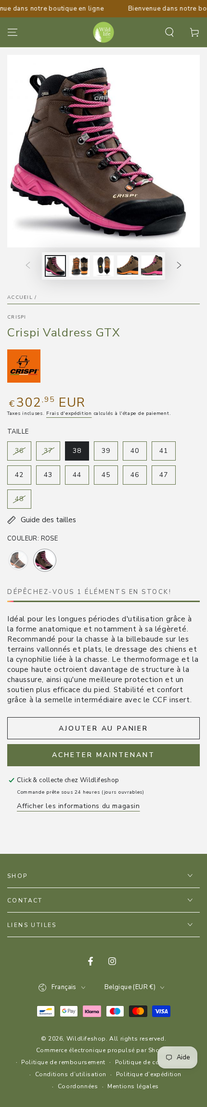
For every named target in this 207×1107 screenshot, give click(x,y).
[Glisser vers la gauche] (28, 266)
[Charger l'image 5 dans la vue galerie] (127, 266)
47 (167, 477)
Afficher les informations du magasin (78, 806)
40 (138, 453)
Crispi (16, 317)
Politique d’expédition (148, 1074)
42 (22, 477)
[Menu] (12, 32)
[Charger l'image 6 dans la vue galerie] (151, 266)
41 (167, 453)
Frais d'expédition (69, 413)
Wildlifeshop (86, 1039)
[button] (169, 32)
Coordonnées (78, 1086)
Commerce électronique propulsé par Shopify (103, 1050)
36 (22, 453)
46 (138, 477)
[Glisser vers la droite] (179, 266)
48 (22, 501)
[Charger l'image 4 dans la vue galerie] (103, 266)
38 (80, 453)
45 (109, 477)
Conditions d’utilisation (70, 1074)
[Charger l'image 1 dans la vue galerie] (55, 266)
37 (51, 453)
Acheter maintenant (103, 754)
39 (109, 453)
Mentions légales (133, 1086)
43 (51, 477)
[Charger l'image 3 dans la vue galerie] (79, 266)
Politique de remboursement (63, 1062)
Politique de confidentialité (155, 1062)
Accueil (20, 297)
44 (80, 477)
